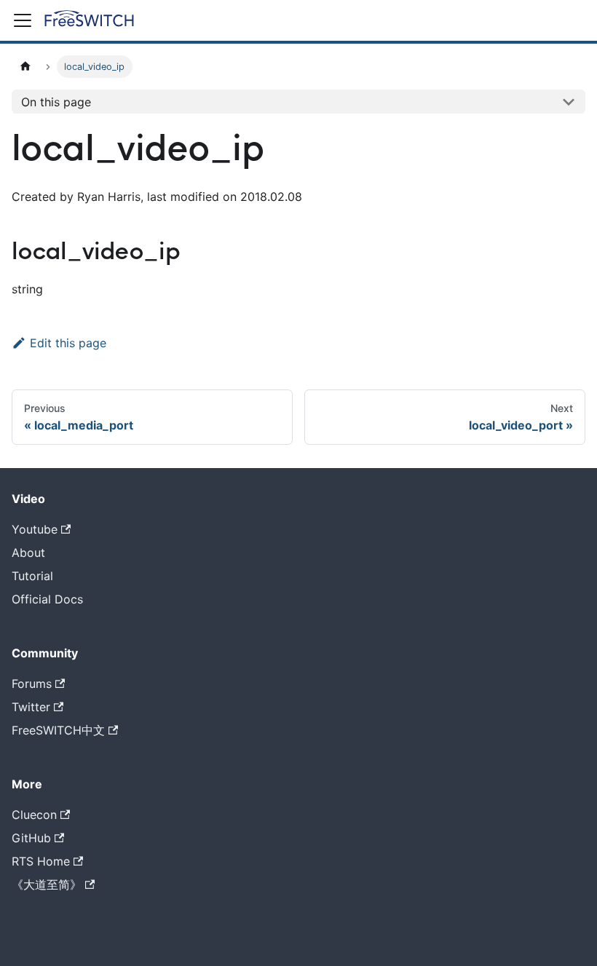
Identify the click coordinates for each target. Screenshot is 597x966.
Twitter (31, 707)
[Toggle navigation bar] (22, 20)
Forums (32, 683)
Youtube (35, 529)
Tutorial (32, 576)
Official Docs (47, 599)
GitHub (31, 838)
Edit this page (68, 343)
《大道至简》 (47, 884)
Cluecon (34, 814)
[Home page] (25, 66)
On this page (56, 102)
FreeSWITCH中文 (58, 730)
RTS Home (41, 861)
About (28, 552)
